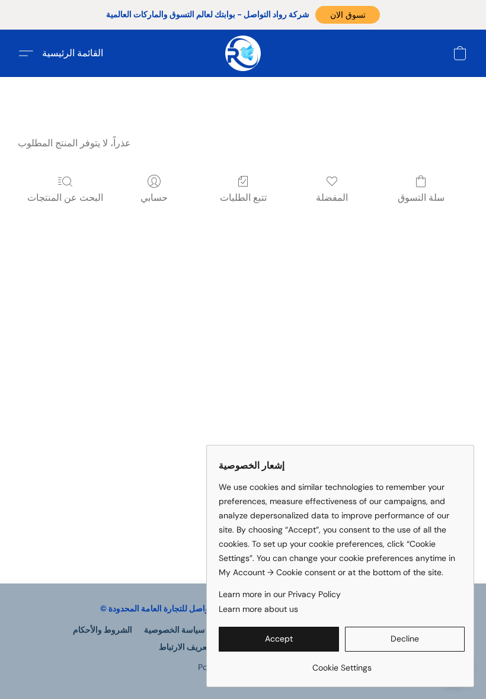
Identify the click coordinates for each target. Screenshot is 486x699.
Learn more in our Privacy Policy (280, 594)
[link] (342, 663)
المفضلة (332, 197)
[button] (347, 15)
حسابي (154, 197)
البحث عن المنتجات (65, 197)
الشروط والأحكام (102, 629)
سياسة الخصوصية (174, 629)
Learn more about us (258, 609)
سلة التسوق (421, 197)
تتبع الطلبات (243, 197)
